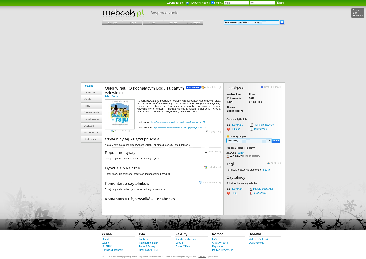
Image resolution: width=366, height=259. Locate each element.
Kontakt (106, 239)
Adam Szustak (112, 96)
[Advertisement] (183, 53)
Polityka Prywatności (223, 250)
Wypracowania (164, 12)
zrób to (266, 169)
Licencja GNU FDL (148, 250)
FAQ (214, 239)
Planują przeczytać (263, 189)
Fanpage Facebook (112, 250)
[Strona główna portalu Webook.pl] (123, 13)
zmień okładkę (121, 130)
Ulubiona (235, 129)
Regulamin (218, 246)
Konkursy (144, 239)
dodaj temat (214, 167)
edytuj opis (214, 131)
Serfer (241, 153)
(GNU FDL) (202, 257)
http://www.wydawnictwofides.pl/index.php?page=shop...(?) (178, 122)
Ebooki (179, 242)
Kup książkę (193, 87)
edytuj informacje (273, 87)
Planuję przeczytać (264, 124)
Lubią (234, 193)
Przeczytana (237, 124)
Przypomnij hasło (199, 3)
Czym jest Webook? (358, 13)
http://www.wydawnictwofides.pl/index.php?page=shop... (179, 127)
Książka (88, 85)
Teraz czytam (260, 129)
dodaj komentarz (211, 182)
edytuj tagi (276, 163)
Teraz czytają (260, 193)
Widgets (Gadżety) (258, 239)
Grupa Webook (220, 242)
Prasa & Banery (147, 246)
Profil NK (107, 246)
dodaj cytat (214, 151)
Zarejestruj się (175, 3)
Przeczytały (236, 189)
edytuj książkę (212, 87)
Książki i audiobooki (186, 239)
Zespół (105, 242)
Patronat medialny (148, 242)
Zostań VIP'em (183, 246)
